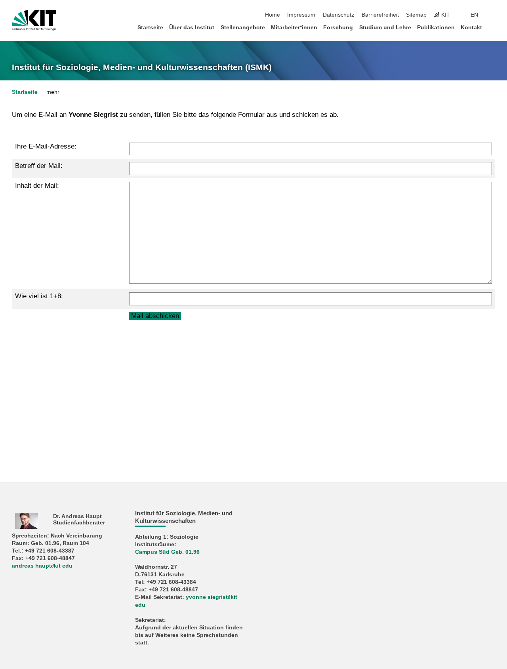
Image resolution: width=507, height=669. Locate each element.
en (474, 15)
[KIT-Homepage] (34, 20)
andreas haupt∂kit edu (42, 566)
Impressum (301, 15)
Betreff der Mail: (39, 166)
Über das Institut (191, 27)
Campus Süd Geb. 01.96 (167, 552)
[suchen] (492, 15)
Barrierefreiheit (380, 15)
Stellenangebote (243, 27)
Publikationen (436, 27)
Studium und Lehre (385, 27)
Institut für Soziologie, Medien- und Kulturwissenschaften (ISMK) (142, 67)
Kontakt (471, 27)
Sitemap (416, 15)
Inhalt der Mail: (37, 185)
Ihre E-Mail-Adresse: (45, 146)
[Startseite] (492, 27)
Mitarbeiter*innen (294, 27)
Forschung (338, 27)
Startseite (150, 27)
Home (272, 15)
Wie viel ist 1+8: (39, 296)
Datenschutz (338, 15)
